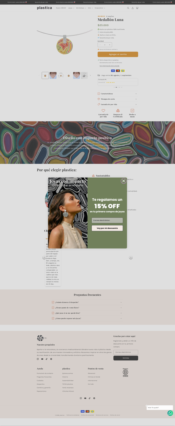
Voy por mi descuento (107, 228)
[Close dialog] (123, 180)
